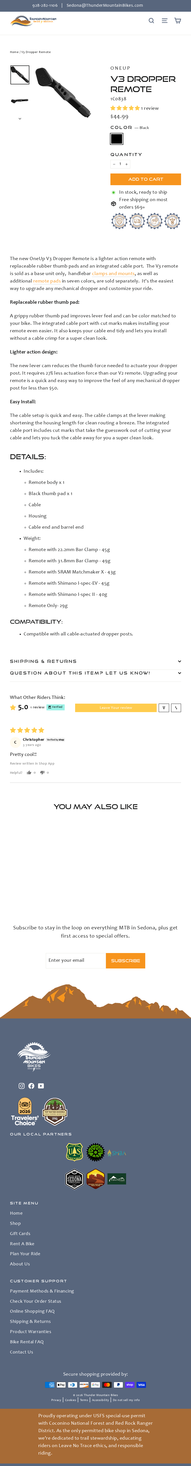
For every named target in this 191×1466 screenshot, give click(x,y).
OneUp (120, 68)
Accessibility (100, 1400)
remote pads (47, 281)
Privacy (56, 1400)
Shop (15, 1224)
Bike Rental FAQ (27, 1342)
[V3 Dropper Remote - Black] (13, 896)
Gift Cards (20, 1234)
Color (129, 127)
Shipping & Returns (43, 661)
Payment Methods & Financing (42, 1291)
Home (14, 52)
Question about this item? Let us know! (80, 673)
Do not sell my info (126, 1400)
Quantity (126, 154)
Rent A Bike (22, 1244)
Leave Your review (116, 708)
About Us (20, 1264)
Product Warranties (30, 1332)
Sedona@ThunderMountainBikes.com (105, 5)
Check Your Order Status (35, 1301)
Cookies (70, 1400)
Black (116, 138)
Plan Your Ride (25, 1254)
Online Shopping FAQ (32, 1311)
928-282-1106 (45, 5)
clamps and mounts (113, 274)
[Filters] (164, 708)
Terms (84, 1400)
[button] (125, 108)
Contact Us (21, 1352)
